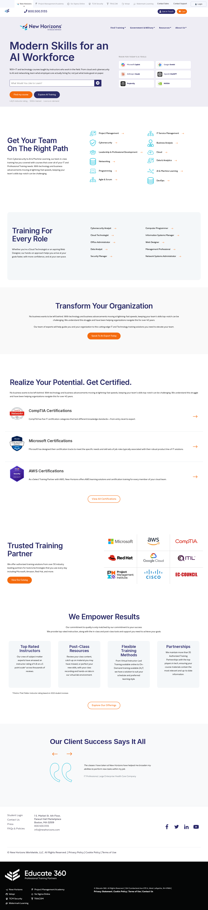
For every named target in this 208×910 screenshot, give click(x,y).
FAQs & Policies (16, 829)
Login (199, 4)
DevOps (160, 181)
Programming (105, 171)
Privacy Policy (76, 852)
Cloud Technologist (100, 235)
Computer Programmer (157, 228)
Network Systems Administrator (161, 256)
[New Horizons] (40, 26)
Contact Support (180, 4)
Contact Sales (163, 4)
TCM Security (97, 4)
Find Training (117, 27)
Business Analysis (164, 143)
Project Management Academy (51, 4)
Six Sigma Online (77, 4)
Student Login (15, 815)
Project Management (108, 133)
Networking (104, 161)
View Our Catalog (19, 580)
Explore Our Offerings (104, 705)
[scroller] (202, 906)
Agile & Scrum (105, 180)
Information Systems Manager (160, 235)
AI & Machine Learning (167, 171)
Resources (164, 27)
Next (71, 753)
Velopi (127, 4)
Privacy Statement (103, 892)
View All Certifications (104, 499)
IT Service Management (167, 133)
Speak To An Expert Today (104, 336)
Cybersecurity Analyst (101, 228)
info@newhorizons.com (47, 830)
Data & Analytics (164, 160)
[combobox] (52, 83)
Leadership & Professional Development (118, 152)
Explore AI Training (47, 95)
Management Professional (158, 249)
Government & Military (141, 27)
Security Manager (99, 256)
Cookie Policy (92, 852)
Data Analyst (97, 249)
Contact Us (13, 820)
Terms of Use (109, 852)
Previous (53, 754)
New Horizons (25, 4)
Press (10, 824)
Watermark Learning (144, 4)
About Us (180, 27)
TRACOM (113, 4)
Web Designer (153, 242)
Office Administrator (101, 242)
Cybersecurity (105, 143)
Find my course (21, 95)
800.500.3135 (37, 11)
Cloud (159, 152)
